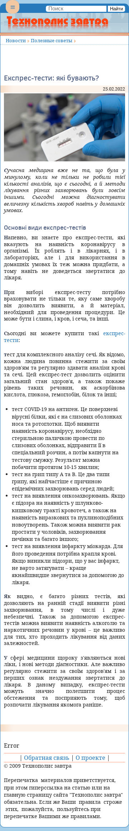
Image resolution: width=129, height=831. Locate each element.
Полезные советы (51, 40)
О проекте (90, 758)
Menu (12, 13)
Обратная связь (47, 758)
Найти (116, 8)
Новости (16, 40)
